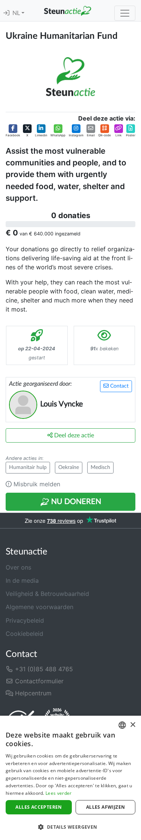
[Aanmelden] (6, 13)
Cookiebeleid (24, 633)
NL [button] (16, 13)
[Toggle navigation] (124, 13)
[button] (13, 130)
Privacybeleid (25, 620)
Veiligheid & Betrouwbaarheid (47, 593)
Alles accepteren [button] (38, 807)
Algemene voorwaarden (39, 607)
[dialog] (70, 778)
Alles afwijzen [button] (105, 807)
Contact (119, 386)
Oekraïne (68, 467)
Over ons (18, 567)
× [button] (132, 725)
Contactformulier (38, 681)
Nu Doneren (75, 502)
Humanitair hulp (28, 467)
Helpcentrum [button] (32, 693)
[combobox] (122, 725)
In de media (22, 580)
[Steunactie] (67, 10)
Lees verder (58, 793)
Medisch (100, 467)
